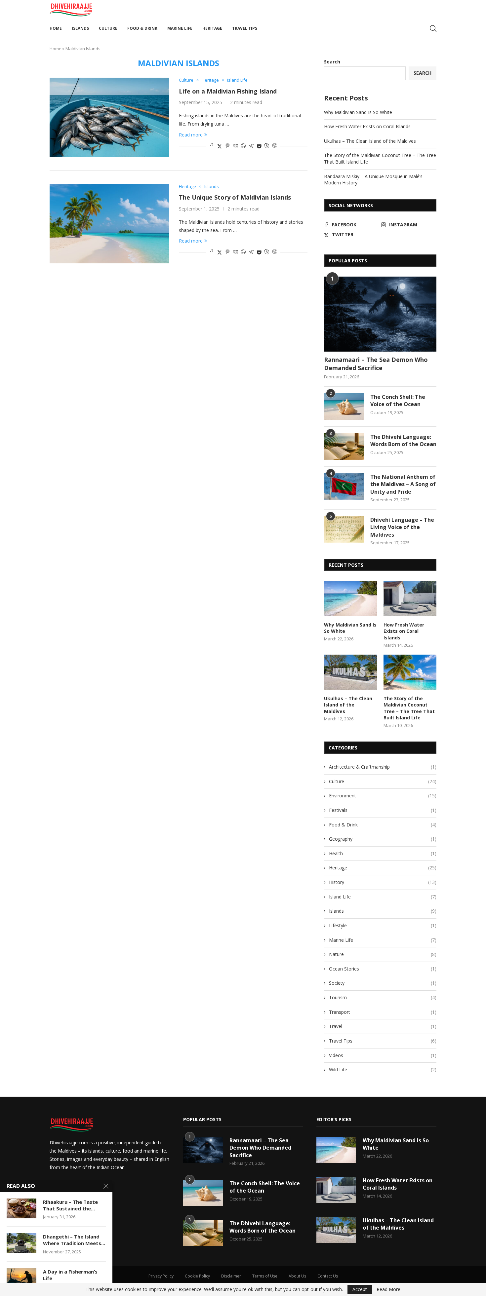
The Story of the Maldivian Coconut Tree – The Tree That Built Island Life (409, 708)
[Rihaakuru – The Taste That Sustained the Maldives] (21, 1208)
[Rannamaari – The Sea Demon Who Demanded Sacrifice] (380, 314)
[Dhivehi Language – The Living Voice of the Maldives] (344, 529)
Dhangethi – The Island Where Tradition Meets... (74, 1239)
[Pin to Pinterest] (227, 146)
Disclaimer (231, 1276)
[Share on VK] (235, 146)
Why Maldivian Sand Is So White (358, 112)
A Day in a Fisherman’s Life (70, 1274)
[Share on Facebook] (211, 146)
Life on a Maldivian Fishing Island (228, 91)
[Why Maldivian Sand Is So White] (350, 598)
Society (382, 983)
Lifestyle (382, 925)
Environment (382, 795)
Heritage (212, 28)
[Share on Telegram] (251, 146)
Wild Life (382, 1069)
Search (332, 61)
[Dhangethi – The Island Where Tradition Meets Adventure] (21, 1243)
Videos (382, 1055)
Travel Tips (244, 28)
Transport (382, 1012)
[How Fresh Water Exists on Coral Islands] (410, 598)
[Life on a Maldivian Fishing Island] (109, 117)
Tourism (382, 997)
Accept (359, 1289)
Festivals (382, 810)
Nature (382, 954)
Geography (382, 839)
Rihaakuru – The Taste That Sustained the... (70, 1205)
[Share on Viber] (274, 146)
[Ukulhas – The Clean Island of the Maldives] (350, 672)
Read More (388, 1289)
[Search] (433, 28)
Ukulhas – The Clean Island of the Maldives (370, 141)
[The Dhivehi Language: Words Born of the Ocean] (344, 446)
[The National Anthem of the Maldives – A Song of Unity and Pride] (344, 486)
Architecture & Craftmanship (382, 767)
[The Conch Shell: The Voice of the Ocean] (344, 406)
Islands (80, 28)
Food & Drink (142, 28)
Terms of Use (264, 1276)
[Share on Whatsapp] (243, 146)
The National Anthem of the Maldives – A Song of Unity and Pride (403, 484)
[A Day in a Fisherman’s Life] (21, 1278)
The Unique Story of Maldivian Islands (235, 197)
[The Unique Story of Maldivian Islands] (109, 223)
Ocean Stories (382, 969)
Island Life (382, 897)
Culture (108, 28)
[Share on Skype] (266, 146)
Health (382, 853)
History (382, 882)
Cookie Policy (197, 1276)
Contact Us (327, 1276)
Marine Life (179, 28)
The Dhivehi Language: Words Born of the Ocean (403, 440)
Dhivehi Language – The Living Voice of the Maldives (402, 527)
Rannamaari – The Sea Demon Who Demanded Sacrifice (376, 364)
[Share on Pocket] (259, 146)
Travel (382, 1026)
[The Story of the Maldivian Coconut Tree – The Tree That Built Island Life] (410, 672)
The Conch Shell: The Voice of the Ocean (397, 400)
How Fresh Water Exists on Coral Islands (367, 126)
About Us (297, 1276)
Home (56, 28)
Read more (191, 135)
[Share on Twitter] (219, 146)
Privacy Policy (161, 1276)
